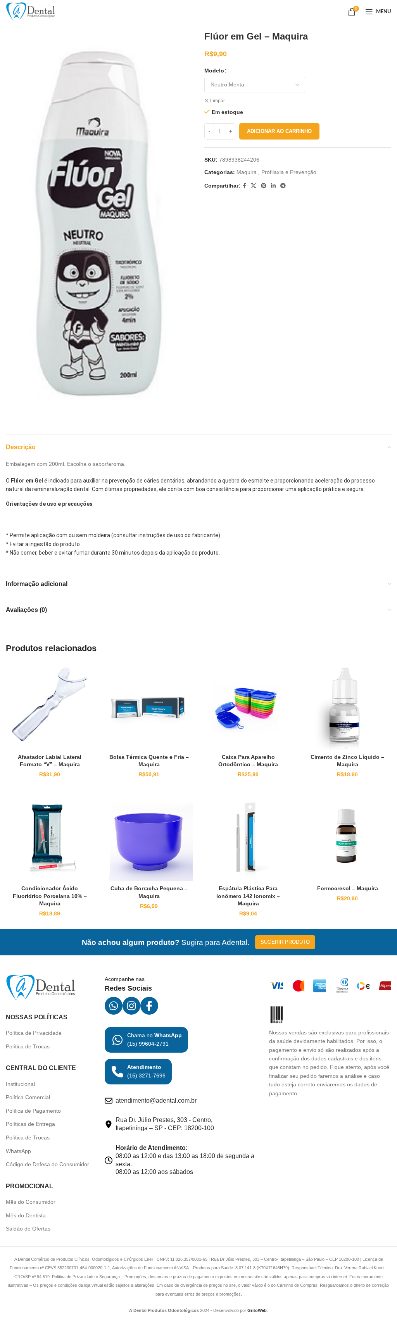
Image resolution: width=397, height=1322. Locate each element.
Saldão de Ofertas (28, 1228)
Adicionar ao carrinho (279, 131)
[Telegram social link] (283, 186)
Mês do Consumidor (30, 1202)
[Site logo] (30, 11)
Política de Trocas (28, 1046)
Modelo (214, 70)
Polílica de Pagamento (33, 1111)
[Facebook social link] (244, 186)
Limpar (217, 100)
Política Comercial (28, 1097)
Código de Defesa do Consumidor (47, 1164)
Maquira (246, 172)
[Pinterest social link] (264, 186)
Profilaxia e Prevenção (288, 172)
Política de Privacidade (34, 1033)
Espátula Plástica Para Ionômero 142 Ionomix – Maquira (248, 896)
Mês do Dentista (26, 1215)
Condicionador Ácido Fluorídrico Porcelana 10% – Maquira (50, 896)
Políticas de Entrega (30, 1124)
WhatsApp (18, 1151)
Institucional (20, 1084)
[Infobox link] (146, 1040)
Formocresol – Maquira (347, 888)
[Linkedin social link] (273, 186)
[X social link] (254, 186)
